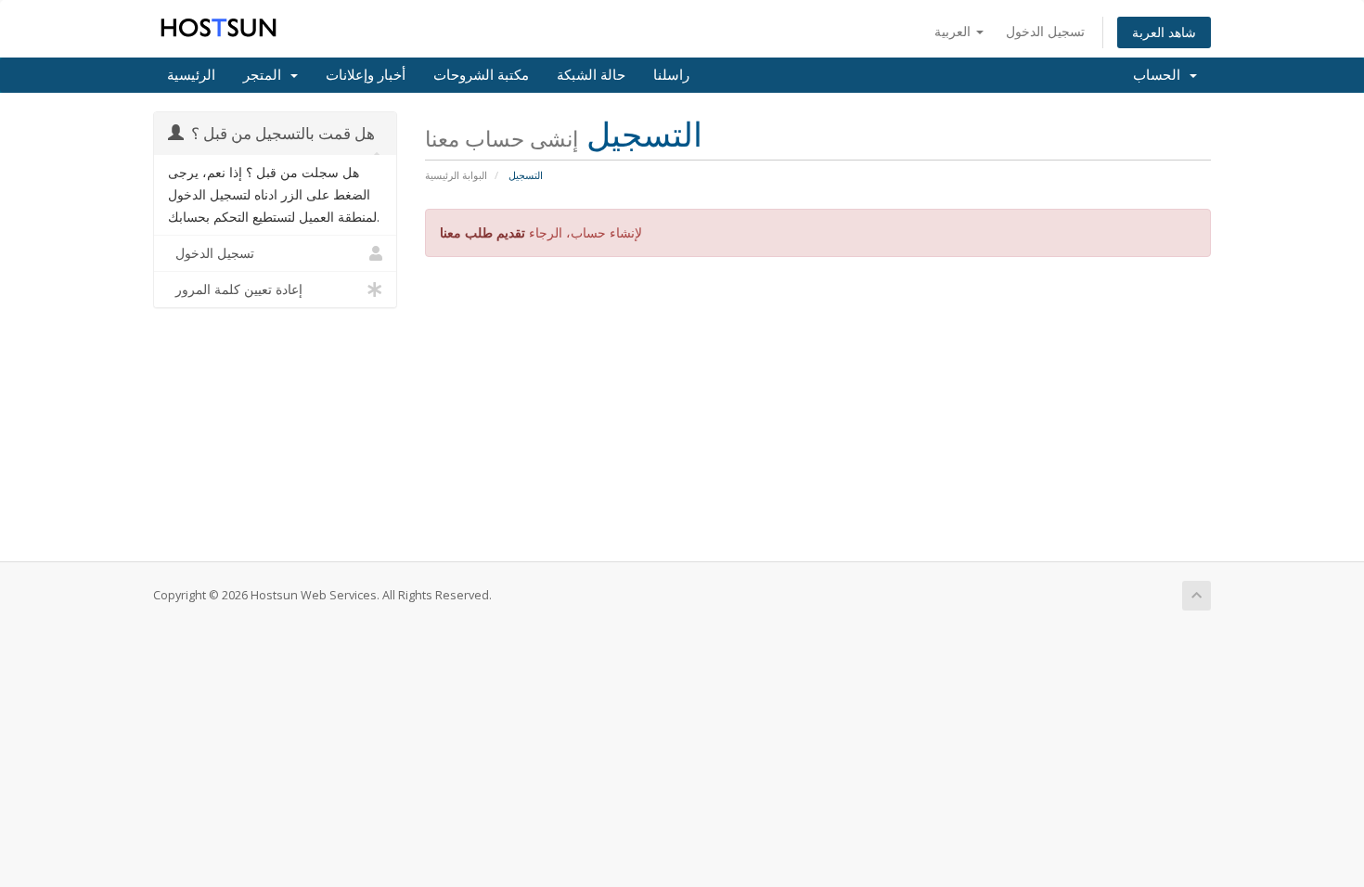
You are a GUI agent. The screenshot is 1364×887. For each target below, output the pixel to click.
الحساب (1160, 75)
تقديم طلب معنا (482, 232)
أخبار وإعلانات (365, 75)
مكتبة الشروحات (481, 75)
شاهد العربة (1164, 32)
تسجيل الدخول (1045, 31)
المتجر (266, 75)
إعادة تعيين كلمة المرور (235, 289)
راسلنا (671, 75)
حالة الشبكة (591, 75)
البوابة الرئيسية (456, 175)
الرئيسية (191, 75)
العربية (954, 31)
